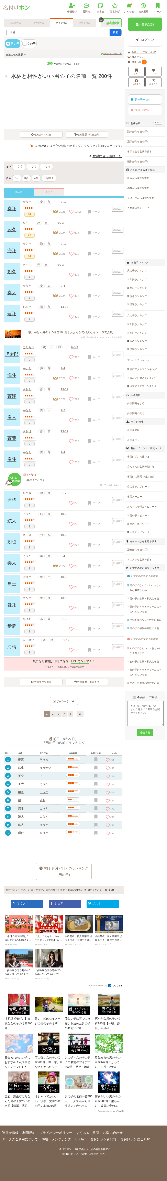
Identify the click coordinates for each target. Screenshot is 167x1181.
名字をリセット (135, 440)
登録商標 (100, 1149)
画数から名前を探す (138, 161)
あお (42, 800)
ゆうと (44, 824)
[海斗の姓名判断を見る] (29, 375)
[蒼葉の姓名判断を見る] (29, 438)
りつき (27, 493)
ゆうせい (45, 767)
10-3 (61, 264)
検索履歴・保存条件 (88, 134)
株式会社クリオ (84, 1149)
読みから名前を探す (138, 131)
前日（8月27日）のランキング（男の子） (66, 872)
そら (42, 775)
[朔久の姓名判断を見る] (29, 271)
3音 (26, 178)
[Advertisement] (64, 847)
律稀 (11, 499)
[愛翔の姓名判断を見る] (29, 604)
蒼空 (21, 775)
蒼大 (21, 784)
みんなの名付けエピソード (142, 506)
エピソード (139, 515)
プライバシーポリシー (56, 1133)
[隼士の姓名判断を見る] (29, 583)
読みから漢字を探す (138, 178)
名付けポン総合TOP (135, 1139)
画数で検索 (84, 23)
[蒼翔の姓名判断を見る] (29, 396)
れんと (27, 306)
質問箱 (86, 11)
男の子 (15, 43)
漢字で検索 (38, 23)
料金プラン (138, 57)
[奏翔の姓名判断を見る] (29, 208)
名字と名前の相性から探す (50, 890)
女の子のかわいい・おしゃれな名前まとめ (146, 651)
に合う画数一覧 (107, 156)
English (80, 1139)
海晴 (11, 646)
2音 (16, 178)
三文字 (46, 166)
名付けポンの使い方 (112, 53)
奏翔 (11, 208)
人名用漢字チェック (138, 208)
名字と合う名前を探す (139, 151)
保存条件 (136, 84)
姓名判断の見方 (135, 413)
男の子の (142, 99)
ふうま (44, 792)
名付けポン (12, 890)
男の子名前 (27, 890)
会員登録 (72, 11)
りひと (44, 833)
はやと (27, 577)
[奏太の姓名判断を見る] (29, 292)
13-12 (64, 306)
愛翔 (11, 604)
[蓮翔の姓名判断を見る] (29, 313)
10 (80, 713)
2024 (62, 295)
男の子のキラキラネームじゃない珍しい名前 (146, 609)
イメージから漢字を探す (140, 198)
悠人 (21, 824)
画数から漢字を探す (138, 188)
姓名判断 (115, 11)
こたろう (28, 347)
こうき (44, 808)
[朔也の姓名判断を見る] (29, 541)
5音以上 (49, 178)
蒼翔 (11, 396)
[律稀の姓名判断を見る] (29, 499)
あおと (27, 389)
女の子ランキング (137, 315)
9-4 (63, 285)
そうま (44, 759)
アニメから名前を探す (139, 559)
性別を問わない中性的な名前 (146, 620)
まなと (27, 598)
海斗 (11, 375)
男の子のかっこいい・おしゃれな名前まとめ (146, 588)
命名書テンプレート (138, 486)
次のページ (61, 701)
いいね (154, 73)
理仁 (21, 833)
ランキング (138, 279)
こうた (27, 514)
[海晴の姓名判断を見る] (29, 646)
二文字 (32, 166)
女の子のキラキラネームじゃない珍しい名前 (146, 672)
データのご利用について (20, 1139)
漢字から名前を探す (138, 141)
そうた (27, 556)
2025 (62, 253)
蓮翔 (11, 313)
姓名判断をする (135, 403)
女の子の (142, 109)
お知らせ (129, 11)
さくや (27, 535)
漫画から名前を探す (138, 549)
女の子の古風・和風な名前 (144, 661)
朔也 (11, 541)
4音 (36, 178)
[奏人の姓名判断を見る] (29, 417)
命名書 (100, 11)
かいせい (28, 640)
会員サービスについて (144, 52)
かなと (27, 201)
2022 (62, 566)
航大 (11, 520)
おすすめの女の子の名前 (144, 639)
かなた (27, 285)
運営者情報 (10, 1133)
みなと (44, 816)
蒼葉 (11, 438)
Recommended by (98, 985)
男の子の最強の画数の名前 (144, 628)
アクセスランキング (138, 360)
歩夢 (11, 625)
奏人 (11, 417)
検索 (115, 32)
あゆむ (27, 619)
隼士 (11, 583)
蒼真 (21, 759)
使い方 (159, 123)
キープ (136, 73)
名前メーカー (134, 496)
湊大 (21, 816)
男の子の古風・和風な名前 (144, 598)
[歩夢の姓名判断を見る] (29, 625)
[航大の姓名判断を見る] (29, 520)
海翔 (11, 250)
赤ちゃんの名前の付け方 (140, 466)
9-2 (63, 410)
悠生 (21, 767)
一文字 (18, 166)
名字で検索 (61, 23)
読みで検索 (15, 23)
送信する (145, 732)
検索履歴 (143, 11)
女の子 (31, 43)
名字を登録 (133, 430)
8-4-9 (74, 347)
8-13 (64, 619)
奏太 (11, 292)
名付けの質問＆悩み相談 (140, 476)
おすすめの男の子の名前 (144, 576)
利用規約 (28, 1133)
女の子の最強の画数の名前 (144, 683)
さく (26, 264)
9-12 (64, 201)
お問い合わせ (113, 1133)
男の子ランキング (137, 270)
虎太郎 (12, 354)
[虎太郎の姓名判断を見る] (29, 354)
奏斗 (11, 459)
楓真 (21, 792)
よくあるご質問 (87, 1133)
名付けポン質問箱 (103, 1139)
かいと (27, 368)
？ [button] (29, 277)
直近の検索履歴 (14, 54)
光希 (21, 808)
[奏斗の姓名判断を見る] (29, 459)
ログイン (147, 39)
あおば (27, 431)
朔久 (11, 271)
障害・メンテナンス (56, 1139)
